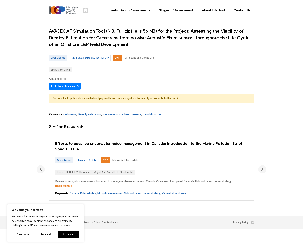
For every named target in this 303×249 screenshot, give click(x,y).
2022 (105, 160)
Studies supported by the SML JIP (90, 58)
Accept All (68, 234)
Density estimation (89, 114)
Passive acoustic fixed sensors (121, 114)
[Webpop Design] (252, 222)
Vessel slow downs (174, 193)
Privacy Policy (240, 222)
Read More (62, 186)
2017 (118, 57)
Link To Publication (63, 86)
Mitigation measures (110, 193)
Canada (74, 193)
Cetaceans (69, 114)
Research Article (87, 160)
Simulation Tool (152, 114)
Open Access (58, 57)
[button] (262, 169)
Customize (23, 234)
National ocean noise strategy (142, 193)
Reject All (46, 234)
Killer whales (88, 193)
